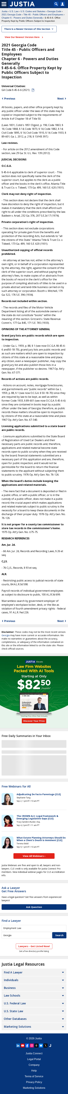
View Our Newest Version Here (22, 37)
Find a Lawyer (11, 921)
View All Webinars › (34, 855)
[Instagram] (32, 1045)
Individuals (11, 980)
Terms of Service (34, 1076)
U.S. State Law (13, 1011)
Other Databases (15, 1019)
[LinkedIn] (18, 1045)
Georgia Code (54, 11)
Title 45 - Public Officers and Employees (43, 14)
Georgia (6, 635)
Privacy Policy (34, 1082)
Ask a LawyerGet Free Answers (14, 889)
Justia (4, 11)
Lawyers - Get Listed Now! (34, 946)
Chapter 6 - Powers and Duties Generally (22, 17)
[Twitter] (45, 1045)
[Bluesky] (41, 1045)
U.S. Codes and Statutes (33, 11)
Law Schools (12, 995)
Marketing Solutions (17, 1026)
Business (10, 988)
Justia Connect (34, 1053)
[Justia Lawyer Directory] (50, 1045)
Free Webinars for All (16, 786)
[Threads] (36, 1045)
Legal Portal (34, 1059)
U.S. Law (14, 11)
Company (34, 1065)
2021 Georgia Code (11, 14)
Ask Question (34, 907)
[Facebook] (27, 1045)
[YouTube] (23, 1045)
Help (34, 1070)
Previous (9, 98)
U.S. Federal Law (15, 1003)
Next (60, 98)
